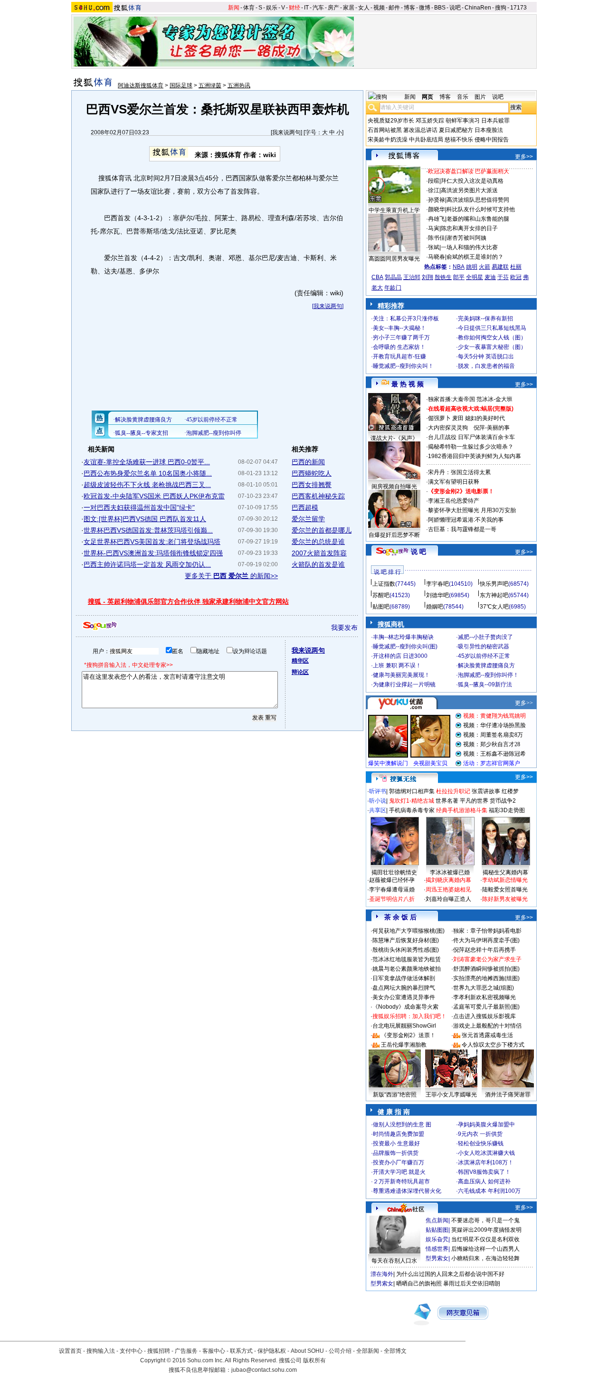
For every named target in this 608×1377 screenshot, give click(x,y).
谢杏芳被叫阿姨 (466, 237)
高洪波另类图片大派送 (469, 190)
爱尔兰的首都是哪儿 (322, 530)
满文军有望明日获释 (453, 481)
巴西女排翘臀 (312, 484)
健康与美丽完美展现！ (401, 675)
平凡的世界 (474, 800)
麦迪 (490, 277)
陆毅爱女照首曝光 (505, 889)
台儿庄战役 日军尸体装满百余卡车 (471, 437)
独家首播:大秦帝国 (451, 399)
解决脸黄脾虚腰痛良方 (486, 665)
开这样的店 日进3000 (400, 656)
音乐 (462, 97)
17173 (518, 7)
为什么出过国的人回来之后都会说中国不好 (450, 1274)
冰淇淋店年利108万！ (485, 1162)
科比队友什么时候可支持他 (480, 209)
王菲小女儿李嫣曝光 (451, 1094)
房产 (333, 7)
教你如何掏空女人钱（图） (492, 337)
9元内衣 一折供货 (480, 1134)
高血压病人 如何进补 (484, 1181)
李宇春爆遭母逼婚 (392, 889)
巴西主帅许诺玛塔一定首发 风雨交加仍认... (147, 564)
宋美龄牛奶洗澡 (388, 139)
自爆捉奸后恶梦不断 (394, 535)
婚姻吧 (434, 606)
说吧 (455, 7)
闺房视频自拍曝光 (394, 486)
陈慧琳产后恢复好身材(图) (405, 940)
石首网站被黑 (385, 130)
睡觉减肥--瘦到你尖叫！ (403, 366)
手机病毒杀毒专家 (412, 810)
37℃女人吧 (494, 606)
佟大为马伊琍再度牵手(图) (486, 940)
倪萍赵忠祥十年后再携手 (484, 949)
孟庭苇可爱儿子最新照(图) (486, 1006)
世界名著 (447, 800)
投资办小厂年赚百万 (398, 1162)
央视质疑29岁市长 (391, 120)
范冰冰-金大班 (494, 399)
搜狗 (500, 7)
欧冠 (516, 277)
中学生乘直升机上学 (394, 210)
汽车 (318, 7)
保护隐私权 (271, 1351)
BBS (440, 7)
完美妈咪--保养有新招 (485, 318)
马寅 (433, 228)
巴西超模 (305, 507)
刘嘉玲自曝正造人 (448, 899)
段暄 (433, 181)
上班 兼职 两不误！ (397, 665)
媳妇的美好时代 (485, 418)
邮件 (394, 7)
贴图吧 (381, 606)
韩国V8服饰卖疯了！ (484, 1172)
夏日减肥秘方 (456, 130)
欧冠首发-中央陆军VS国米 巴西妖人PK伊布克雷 (154, 496)
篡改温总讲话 (420, 130)
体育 (249, 7)
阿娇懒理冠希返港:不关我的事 (466, 519)
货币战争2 (503, 800)
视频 (379, 7)
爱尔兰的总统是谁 (318, 541)
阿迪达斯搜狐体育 (140, 85)
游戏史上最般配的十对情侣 (487, 1025)
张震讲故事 (486, 791)
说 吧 (418, 551)
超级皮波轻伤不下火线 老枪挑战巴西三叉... (147, 484)
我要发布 (344, 627)
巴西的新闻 (308, 462)
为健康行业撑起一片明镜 (404, 684)
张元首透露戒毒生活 (487, 1035)
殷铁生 (443, 277)
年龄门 (392, 287)
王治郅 (411, 277)
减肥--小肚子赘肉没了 (485, 637)
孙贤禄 (436, 200)
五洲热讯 (239, 85)
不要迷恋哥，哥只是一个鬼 (485, 1220)
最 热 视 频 (407, 384)
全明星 (474, 277)
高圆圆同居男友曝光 (394, 258)
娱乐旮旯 (437, 1239)
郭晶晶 (393, 277)
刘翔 (427, 277)
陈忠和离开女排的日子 (469, 228)
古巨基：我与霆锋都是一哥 (462, 529)
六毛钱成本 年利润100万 (489, 1191)
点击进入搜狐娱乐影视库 (484, 1016)
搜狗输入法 (100, 1351)
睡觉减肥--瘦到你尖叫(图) (405, 646)
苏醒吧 (381, 595)
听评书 (377, 791)
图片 (480, 97)
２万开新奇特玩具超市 (401, 1181)
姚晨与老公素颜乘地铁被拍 (406, 968)
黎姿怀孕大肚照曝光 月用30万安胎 (472, 510)
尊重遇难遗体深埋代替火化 (407, 1191)
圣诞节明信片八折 (392, 899)
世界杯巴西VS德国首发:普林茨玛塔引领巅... (148, 530)
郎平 (459, 277)
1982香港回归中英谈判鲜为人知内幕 (474, 456)
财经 (294, 7)
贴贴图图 (437, 1230)
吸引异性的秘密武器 (483, 646)
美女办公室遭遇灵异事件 (403, 997)
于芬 (503, 277)
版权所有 (314, 1360)
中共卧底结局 (426, 139)
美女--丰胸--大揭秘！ (399, 328)
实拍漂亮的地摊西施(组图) (486, 978)
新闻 (233, 7)
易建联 (500, 266)
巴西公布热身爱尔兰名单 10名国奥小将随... (148, 473)
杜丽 (516, 266)
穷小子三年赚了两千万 (401, 337)
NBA (459, 266)
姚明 (471, 266)
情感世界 (437, 1249)
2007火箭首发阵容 (319, 553)
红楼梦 (510, 791)
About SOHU (307, 1351)
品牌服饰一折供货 (395, 1153)
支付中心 (131, 1351)
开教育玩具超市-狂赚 (399, 356)
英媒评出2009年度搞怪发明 (486, 1230)
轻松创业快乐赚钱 (481, 1143)
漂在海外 (381, 1274)
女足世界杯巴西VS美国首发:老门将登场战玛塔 (152, 541)
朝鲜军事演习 (463, 120)
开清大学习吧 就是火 (399, 1172)
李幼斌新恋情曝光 (505, 880)
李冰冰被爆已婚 (450, 872)
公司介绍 (340, 1351)
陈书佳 (436, 237)
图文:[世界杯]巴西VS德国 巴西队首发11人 (145, 519)
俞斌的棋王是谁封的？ (475, 256)
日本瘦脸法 (489, 130)
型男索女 (437, 1258)
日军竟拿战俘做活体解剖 (403, 978)
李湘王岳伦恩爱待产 (453, 500)
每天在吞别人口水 (394, 1260)
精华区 (300, 660)
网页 (427, 97)
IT (306, 7)
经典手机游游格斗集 (461, 810)
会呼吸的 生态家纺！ (399, 347)
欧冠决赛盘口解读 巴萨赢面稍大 (468, 171)
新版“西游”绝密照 (395, 1094)
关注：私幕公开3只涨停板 (406, 318)
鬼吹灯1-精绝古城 (411, 800)
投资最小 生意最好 (396, 1143)
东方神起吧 (494, 595)
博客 (409, 7)
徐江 (433, 190)
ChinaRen (478, 7)
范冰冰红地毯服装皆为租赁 (406, 959)
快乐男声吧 (494, 584)
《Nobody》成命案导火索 (405, 1006)
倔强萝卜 (439, 418)
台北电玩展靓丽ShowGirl (404, 1025)
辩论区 (300, 672)
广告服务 (186, 1351)
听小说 (377, 800)
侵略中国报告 (492, 139)
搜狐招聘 (158, 1351)
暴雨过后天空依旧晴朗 (471, 1283)
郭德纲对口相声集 (412, 791)
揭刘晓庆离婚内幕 (448, 880)
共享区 (377, 810)
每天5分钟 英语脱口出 (486, 356)
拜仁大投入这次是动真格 (472, 181)
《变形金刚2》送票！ (408, 1035)
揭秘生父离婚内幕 (505, 872)
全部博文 (395, 1351)
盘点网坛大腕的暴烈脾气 (403, 987)
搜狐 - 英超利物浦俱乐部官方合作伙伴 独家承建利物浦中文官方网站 (188, 601)
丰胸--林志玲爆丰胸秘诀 (403, 637)
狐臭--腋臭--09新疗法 (485, 684)
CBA (377, 277)
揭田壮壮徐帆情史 (394, 872)
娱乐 (271, 7)
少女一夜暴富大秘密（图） (492, 347)
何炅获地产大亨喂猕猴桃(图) (408, 930)
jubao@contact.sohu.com (264, 1370)
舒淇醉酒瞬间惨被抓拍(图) (486, 968)
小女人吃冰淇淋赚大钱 (486, 1153)
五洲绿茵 (210, 85)
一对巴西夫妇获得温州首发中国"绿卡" (139, 507)
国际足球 (181, 85)
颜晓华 (436, 209)
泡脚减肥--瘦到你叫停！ (488, 675)
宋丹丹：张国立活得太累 (459, 472)
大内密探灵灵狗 (448, 427)
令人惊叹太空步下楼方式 (493, 1044)
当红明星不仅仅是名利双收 (485, 1239)
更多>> (524, 156)
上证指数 (383, 584)
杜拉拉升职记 (453, 791)
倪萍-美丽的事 (492, 427)
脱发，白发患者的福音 (486, 366)
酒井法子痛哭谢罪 (508, 1094)
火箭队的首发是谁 (318, 564)
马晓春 (436, 256)
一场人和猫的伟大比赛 (469, 247)
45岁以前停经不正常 (484, 656)
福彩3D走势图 (507, 810)
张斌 (433, 247)
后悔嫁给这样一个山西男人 (485, 1249)
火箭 (484, 266)
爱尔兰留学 (308, 519)
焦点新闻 (437, 1220)
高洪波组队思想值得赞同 (477, 200)
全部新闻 (367, 1351)
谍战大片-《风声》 (394, 438)
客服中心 (213, 1351)
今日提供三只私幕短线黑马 (492, 328)
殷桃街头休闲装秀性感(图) (405, 949)
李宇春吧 (437, 584)
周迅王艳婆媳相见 (448, 889)
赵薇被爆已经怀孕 (392, 880)
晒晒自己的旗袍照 (419, 1283)
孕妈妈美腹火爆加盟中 (486, 1124)
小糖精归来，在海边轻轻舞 (485, 1258)
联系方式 (241, 1351)
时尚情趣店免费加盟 (398, 1134)
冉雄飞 (436, 218)
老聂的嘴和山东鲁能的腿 (477, 218)
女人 (364, 7)
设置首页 (70, 1351)
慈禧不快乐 (459, 139)
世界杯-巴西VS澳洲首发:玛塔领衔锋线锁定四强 (153, 553)
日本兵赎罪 (495, 120)
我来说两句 (286, 132)
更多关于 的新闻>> (231, 576)
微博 (424, 7)
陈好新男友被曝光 (505, 899)
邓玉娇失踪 (430, 120)
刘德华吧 (437, 595)
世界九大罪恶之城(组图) (483, 987)
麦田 (458, 418)
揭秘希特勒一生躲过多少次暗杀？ (470, 446)
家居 (348, 7)
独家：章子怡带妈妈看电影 (487, 930)
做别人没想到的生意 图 (402, 1124)
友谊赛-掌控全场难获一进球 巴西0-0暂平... (147, 462)
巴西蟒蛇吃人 (312, 473)
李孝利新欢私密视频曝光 (484, 997)
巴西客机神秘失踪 (318, 496)
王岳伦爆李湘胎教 (404, 1044)
